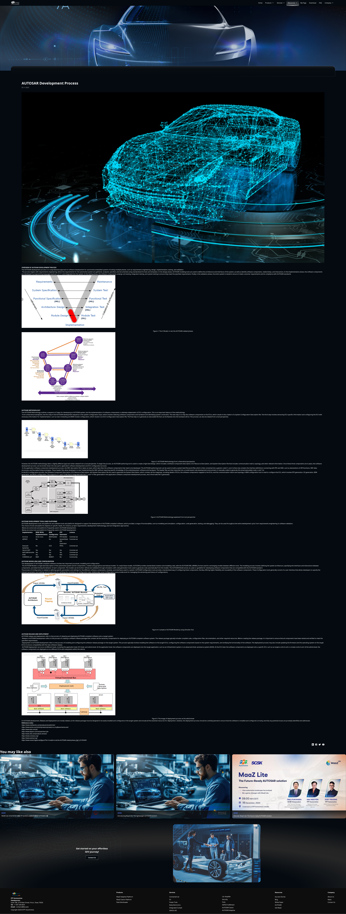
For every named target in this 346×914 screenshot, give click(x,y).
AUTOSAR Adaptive (228, 910)
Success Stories (280, 897)
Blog (276, 900)
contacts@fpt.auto (22, 907)
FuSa (223, 902)
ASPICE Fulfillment (228, 905)
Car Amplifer (226, 897)
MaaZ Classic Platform (124, 900)
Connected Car (174, 897)
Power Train (173, 902)
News (329, 900)
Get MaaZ (278, 908)
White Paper (279, 902)
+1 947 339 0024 (19, 905)
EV (170, 900)
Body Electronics (175, 905)
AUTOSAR (278, 905)
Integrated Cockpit (175, 908)
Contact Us (331, 902)
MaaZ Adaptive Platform (124, 897)
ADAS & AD (173, 910)
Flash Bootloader (122, 902)
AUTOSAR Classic (228, 908)
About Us (331, 897)
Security (225, 899)
